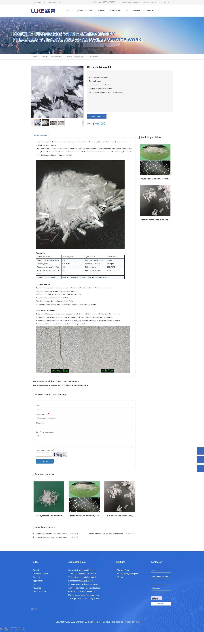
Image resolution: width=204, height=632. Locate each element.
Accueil (70, 11)
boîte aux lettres (42, 414)
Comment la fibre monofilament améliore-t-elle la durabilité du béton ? (52, 537)
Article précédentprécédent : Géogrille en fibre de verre (56, 381)
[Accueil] (43, 10)
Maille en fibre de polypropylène (84, 516)
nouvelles (37, 588)
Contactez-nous (152, 11)
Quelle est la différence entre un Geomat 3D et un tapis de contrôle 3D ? (52, 534)
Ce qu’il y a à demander (45, 432)
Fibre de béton (56, 57)
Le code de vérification (44, 450)
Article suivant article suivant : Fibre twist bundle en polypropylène (60, 385)
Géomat (120, 577)
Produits (44, 57)
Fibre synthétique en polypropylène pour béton (50, 516)
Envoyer (45, 461)
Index (145, 622)
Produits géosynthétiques (127, 574)
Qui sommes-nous (40, 574)
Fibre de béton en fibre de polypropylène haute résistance (121, 516)
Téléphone (40, 423)
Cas (126, 11)
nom (37, 405)
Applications (115, 11)
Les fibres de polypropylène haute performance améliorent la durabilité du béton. (108, 534)
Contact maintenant (97, 116)
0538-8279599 (104, 2)
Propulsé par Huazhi (132, 622)
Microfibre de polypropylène (75, 57)
